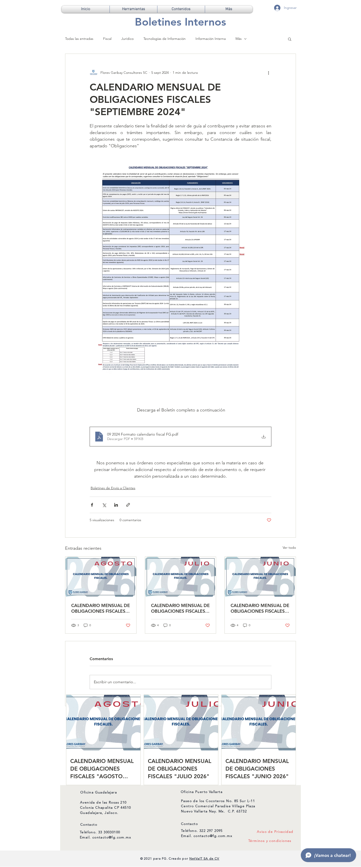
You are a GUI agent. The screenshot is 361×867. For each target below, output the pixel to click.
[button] (133, 9)
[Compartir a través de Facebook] (92, 504)
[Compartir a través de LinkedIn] (116, 504)
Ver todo (289, 547)
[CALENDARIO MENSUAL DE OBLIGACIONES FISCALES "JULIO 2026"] (180, 577)
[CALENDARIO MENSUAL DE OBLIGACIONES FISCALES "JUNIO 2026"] (260, 577)
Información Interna (210, 38)
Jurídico (127, 38)
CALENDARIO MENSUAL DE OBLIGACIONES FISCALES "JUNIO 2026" (260, 608)
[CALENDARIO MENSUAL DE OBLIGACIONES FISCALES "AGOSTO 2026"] (100, 577)
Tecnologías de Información (164, 38)
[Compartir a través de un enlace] (128, 504)
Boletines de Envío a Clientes (113, 488)
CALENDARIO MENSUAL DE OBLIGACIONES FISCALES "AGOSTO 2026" (100, 608)
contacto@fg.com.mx (111, 837)
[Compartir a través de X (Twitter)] (104, 504)
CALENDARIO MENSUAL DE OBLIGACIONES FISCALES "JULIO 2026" (180, 608)
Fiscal (107, 38)
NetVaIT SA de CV (204, 858)
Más (239, 38)
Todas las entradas (79, 38)
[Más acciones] (268, 73)
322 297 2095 (211, 830)
